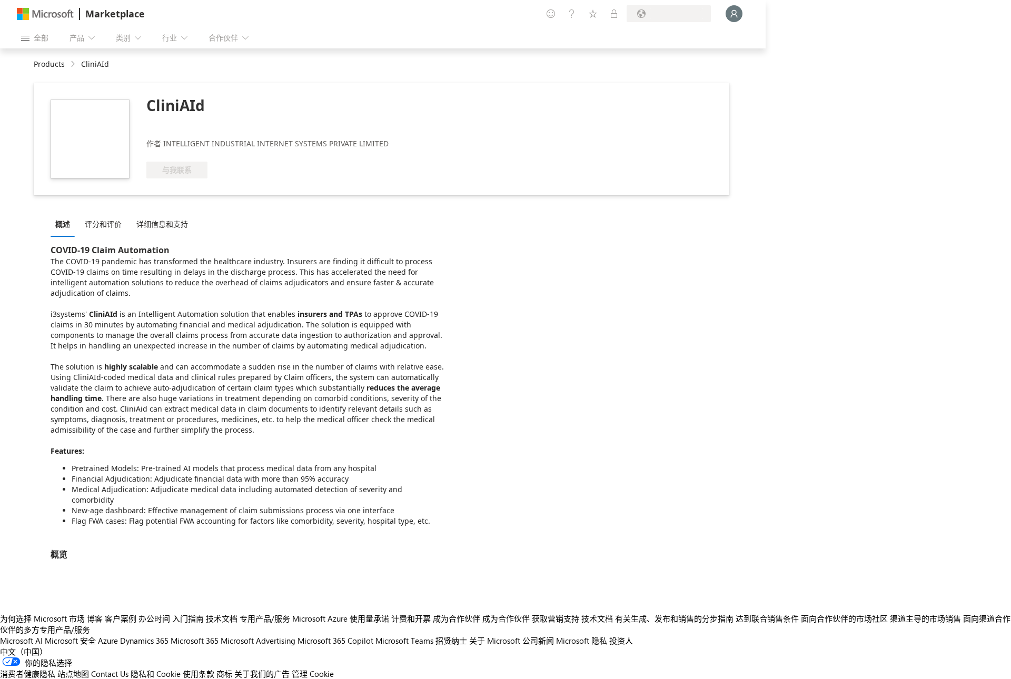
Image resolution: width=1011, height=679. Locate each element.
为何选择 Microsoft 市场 (42, 618)
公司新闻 (538, 640)
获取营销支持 (555, 618)
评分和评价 (103, 224)
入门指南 (188, 618)
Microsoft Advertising (258, 640)
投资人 (621, 640)
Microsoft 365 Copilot (335, 640)
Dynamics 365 (144, 640)
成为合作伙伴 (456, 618)
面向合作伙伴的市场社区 (844, 618)
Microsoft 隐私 (581, 640)
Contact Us (109, 673)
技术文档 (221, 618)
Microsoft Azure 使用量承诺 (340, 618)
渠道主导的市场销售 (925, 618)
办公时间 (154, 618)
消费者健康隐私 (27, 673)
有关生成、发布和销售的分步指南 (674, 618)
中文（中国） (23, 651)
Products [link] (49, 64)
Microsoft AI (21, 640)
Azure (108, 640)
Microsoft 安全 (70, 640)
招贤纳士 (451, 640)
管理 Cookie (313, 673)
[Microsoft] (45, 14)
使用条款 (198, 673)
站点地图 (73, 673)
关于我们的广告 (262, 673)
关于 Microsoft (494, 640)
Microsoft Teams (404, 640)
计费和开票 (411, 618)
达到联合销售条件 (767, 618)
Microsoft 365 (195, 640)
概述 (62, 224)
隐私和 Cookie (156, 673)
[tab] (65, 223)
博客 (95, 618)
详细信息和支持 (162, 224)
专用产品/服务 (265, 618)
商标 (224, 673)
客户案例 (120, 618)
